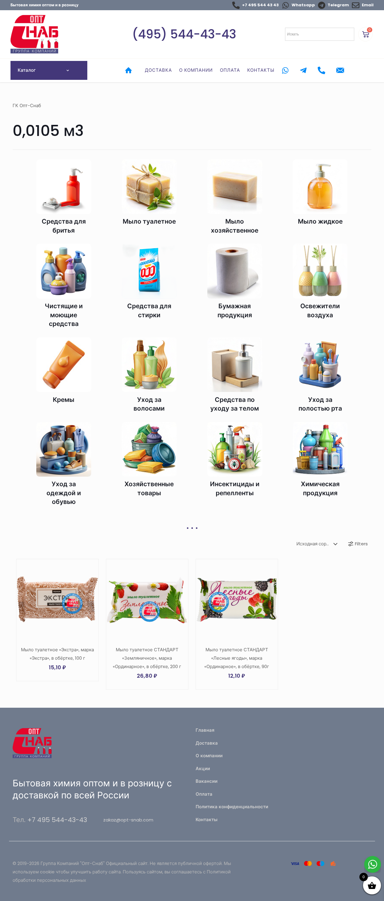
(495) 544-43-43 (184, 34)
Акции (203, 768)
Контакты (207, 819)
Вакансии (207, 781)
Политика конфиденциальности (232, 806)
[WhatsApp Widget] (372, 864)
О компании (209, 755)
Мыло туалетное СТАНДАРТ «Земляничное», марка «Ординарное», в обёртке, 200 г (147, 658)
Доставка (207, 743)
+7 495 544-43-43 (57, 819)
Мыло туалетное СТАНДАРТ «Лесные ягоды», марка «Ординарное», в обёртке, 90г (236, 658)
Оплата (204, 794)
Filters (361, 544)
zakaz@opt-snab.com (128, 820)
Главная (205, 730)
